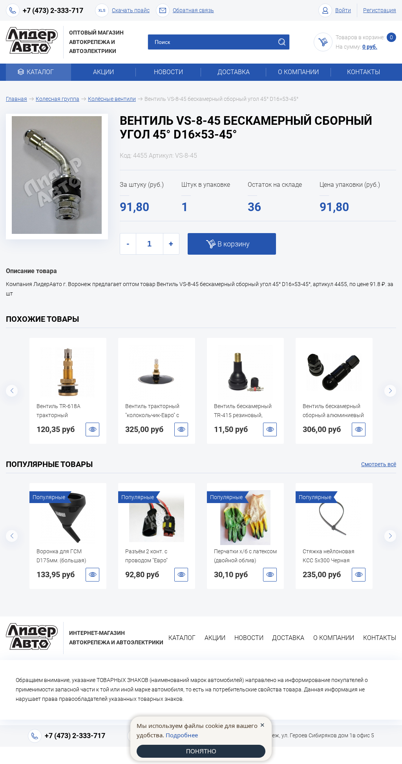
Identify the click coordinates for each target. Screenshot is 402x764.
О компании (298, 72)
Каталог (40, 72)
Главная (16, 99)
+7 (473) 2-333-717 (53, 10)
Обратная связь (193, 10)
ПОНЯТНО (201, 751)
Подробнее (182, 735)
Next (390, 391)
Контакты (363, 72)
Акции (103, 72)
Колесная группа (57, 99)
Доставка (233, 72)
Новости (168, 72)
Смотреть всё (378, 464)
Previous (12, 391)
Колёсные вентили (112, 99)
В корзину (233, 244)
